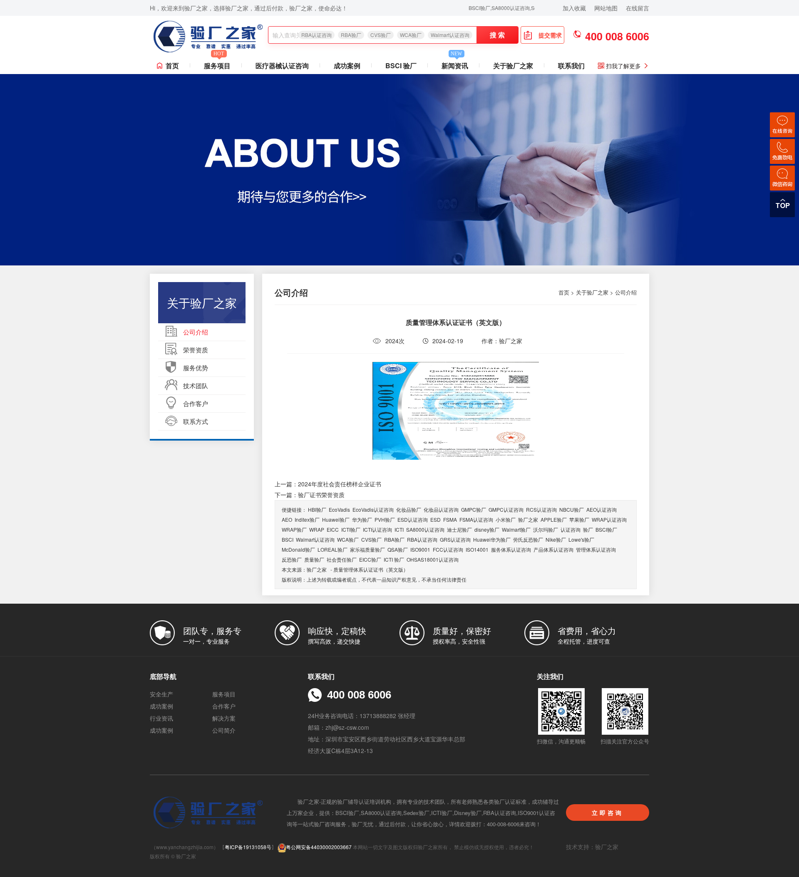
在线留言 (637, 8)
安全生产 (161, 694)
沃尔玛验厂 (545, 529)
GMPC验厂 (473, 509)
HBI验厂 (317, 509)
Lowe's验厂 (581, 539)
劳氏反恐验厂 (528, 539)
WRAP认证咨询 (609, 519)
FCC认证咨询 (448, 549)
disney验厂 (486, 529)
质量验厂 (314, 559)
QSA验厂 (397, 549)
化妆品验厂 (408, 509)
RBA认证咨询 (316, 34)
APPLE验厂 (554, 519)
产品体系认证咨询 (553, 549)
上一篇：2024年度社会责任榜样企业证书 (328, 484)
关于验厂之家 (513, 65)
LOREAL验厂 (332, 549)
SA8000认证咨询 (425, 529)
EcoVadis (339, 509)
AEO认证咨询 (601, 509)
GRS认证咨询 (455, 539)
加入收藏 (574, 8)
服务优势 (195, 367)
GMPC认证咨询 (506, 509)
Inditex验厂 (307, 519)
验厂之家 (528, 519)
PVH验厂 (385, 519)
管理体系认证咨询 (596, 549)
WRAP (316, 529)
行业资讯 (161, 718)
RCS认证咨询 (541, 509)
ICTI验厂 (350, 529)
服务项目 (217, 63)
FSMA (450, 519)
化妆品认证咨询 (441, 509)
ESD (435, 519)
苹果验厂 (579, 519)
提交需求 (550, 35)
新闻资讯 (455, 63)
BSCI (287, 539)
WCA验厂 (411, 34)
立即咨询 (607, 812)
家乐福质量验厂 (367, 549)
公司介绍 (195, 331)
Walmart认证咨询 (450, 34)
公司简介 (224, 730)
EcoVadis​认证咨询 (373, 509)
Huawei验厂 (336, 519)
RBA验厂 (351, 34)
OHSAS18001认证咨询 (433, 559)
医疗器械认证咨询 (282, 65)
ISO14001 (477, 549)
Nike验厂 (556, 539)
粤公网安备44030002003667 (319, 846)
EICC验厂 (370, 559)
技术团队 (195, 385)
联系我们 (571, 65)
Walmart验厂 (516, 529)
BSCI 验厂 (401, 65)
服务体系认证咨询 (511, 549)
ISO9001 (420, 549)
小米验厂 (506, 519)
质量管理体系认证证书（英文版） (370, 569)
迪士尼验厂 (459, 529)
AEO (287, 519)
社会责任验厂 (342, 559)
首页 (172, 65)
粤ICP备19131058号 (248, 846)
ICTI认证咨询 (377, 529)
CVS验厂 (380, 34)
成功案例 (347, 65)
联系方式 (195, 421)
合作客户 (195, 403)
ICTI (399, 529)
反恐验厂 (292, 559)
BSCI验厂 (606, 529)
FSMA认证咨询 (476, 519)
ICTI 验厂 (394, 559)
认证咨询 (571, 529)
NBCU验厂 (571, 509)
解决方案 (224, 718)
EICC (333, 529)
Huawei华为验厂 (492, 539)
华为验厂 (362, 519)
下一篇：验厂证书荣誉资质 (310, 495)
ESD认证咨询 (412, 519)
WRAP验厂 (294, 529)
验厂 (588, 529)
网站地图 (606, 8)
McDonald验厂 (298, 549)
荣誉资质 (195, 349)
